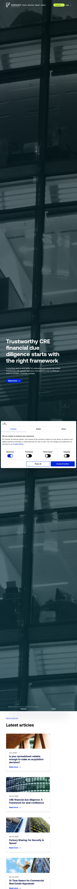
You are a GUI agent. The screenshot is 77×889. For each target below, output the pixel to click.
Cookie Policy (18, 444)
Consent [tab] (13, 429)
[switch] (29, 455)
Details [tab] (38, 429)
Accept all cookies (62, 464)
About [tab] (63, 429)
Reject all (38, 464)
